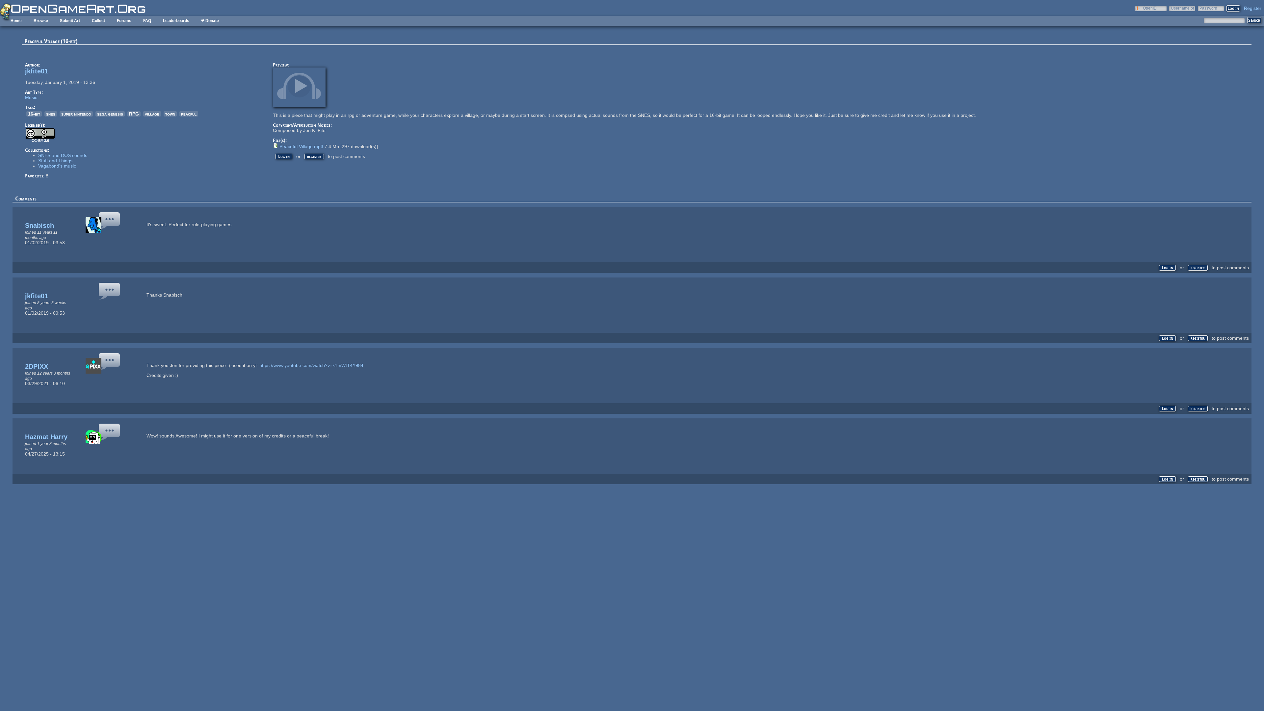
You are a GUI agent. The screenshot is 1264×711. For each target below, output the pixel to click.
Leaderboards (176, 20)
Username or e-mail (1182, 8)
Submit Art (70, 20)
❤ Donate (210, 20)
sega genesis (110, 114)
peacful (189, 114)
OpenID (1150, 8)
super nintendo (76, 114)
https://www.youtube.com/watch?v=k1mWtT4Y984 (311, 365)
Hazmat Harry (46, 436)
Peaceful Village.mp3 (301, 146)
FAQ (147, 20)
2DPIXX (36, 366)
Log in (284, 156)
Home (16, 20)
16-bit (34, 114)
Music (31, 97)
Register (1252, 8)
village (152, 114)
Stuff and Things (55, 160)
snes (50, 114)
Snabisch (39, 225)
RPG (134, 114)
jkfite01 (36, 71)
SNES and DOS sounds (62, 155)
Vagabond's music (57, 166)
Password (1208, 8)
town (170, 114)
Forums (124, 20)
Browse (41, 20)
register (314, 156)
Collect (98, 20)
